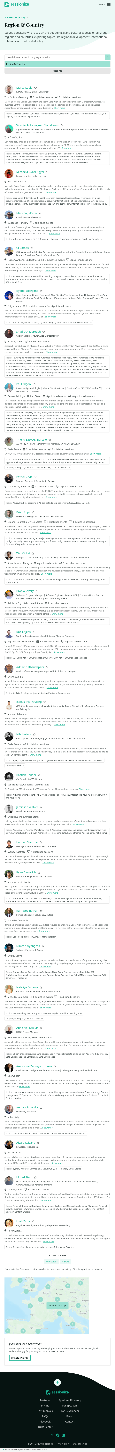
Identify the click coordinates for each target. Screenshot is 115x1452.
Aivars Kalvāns (26, 1143)
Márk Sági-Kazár (27, 213)
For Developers (70, 1411)
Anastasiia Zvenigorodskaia (34, 1066)
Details (44, 1450)
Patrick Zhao (24, 477)
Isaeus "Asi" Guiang (29, 702)
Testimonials (45, 1411)
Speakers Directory (15, 17)
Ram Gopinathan (27, 911)
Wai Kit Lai (23, 553)
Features (45, 1400)
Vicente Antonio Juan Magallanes (37, 125)
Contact (69, 1421)
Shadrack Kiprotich (28, 332)
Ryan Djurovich (26, 872)
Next (64, 1261)
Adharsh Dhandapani (30, 667)
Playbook (45, 1421)
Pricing (45, 1405)
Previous (53, 1261)
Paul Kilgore (24, 384)
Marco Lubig (24, 87)
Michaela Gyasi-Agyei (30, 172)
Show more (59, 107)
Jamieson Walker (27, 807)
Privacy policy (63, 1443)
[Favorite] (35, 88)
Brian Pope (23, 512)
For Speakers (70, 1405)
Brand (69, 1416)
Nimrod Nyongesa (28, 946)
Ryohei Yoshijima (27, 291)
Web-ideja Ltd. (47, 1443)
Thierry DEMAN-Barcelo (32, 439)
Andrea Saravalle (27, 1107)
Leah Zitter (23, 1221)
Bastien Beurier (26, 775)
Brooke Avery (25, 591)
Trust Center (45, 1427)
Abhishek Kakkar (27, 1028)
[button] (105, 4)
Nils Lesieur (24, 734)
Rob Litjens (23, 632)
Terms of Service (79, 1443)
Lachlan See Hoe (27, 842)
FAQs (45, 1416)
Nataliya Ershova (27, 987)
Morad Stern (24, 1177)
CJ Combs (22, 248)
